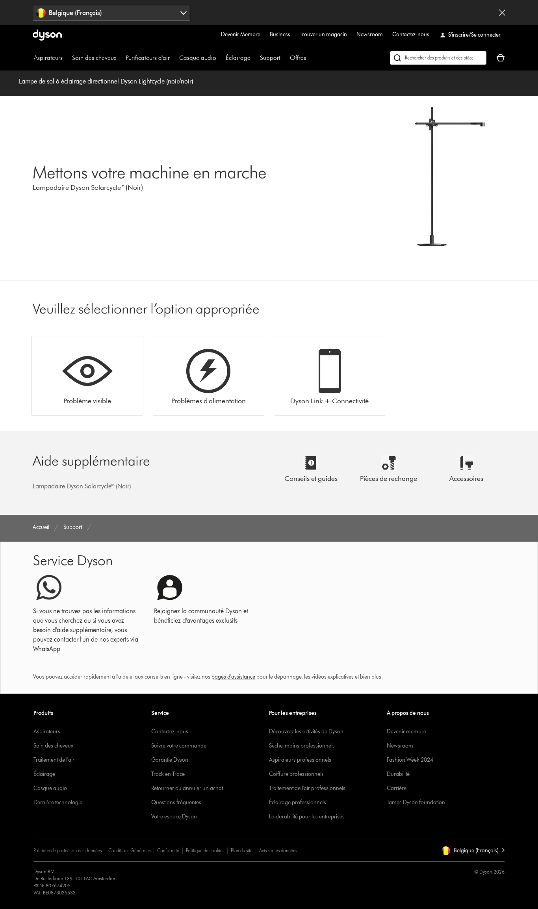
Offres (298, 57)
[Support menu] (284, 58)
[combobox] (111, 12)
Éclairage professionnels (297, 802)
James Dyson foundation (416, 802)
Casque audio (197, 57)
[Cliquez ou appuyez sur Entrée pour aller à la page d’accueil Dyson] (47, 35)
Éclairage (238, 57)
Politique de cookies (205, 850)
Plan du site (241, 850)
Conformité (168, 850)
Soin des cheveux (94, 57)
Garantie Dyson (169, 760)
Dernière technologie (57, 802)
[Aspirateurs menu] (66, 58)
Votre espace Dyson (174, 816)
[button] (473, 850)
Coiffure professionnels (296, 774)
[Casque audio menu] (220, 58)
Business (280, 34)
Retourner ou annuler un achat (187, 788)
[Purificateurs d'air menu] (174, 58)
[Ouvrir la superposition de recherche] (438, 58)
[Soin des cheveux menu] (120, 58)
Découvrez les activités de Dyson (306, 731)
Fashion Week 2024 (410, 760)
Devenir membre (406, 731)
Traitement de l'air (53, 760)
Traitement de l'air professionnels (307, 788)
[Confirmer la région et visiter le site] (502, 12)
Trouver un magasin (323, 34)
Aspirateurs (48, 57)
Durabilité (398, 774)
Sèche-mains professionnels (302, 745)
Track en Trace (168, 774)
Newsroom (369, 34)
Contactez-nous (410, 34)
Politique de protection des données (67, 850)
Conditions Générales (129, 850)
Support (270, 57)
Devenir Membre (240, 34)
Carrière (396, 788)
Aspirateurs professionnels (300, 760)
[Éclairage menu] (254, 58)
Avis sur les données (278, 850)
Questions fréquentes (176, 802)
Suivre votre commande (178, 745)
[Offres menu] (310, 58)
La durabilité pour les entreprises (307, 816)
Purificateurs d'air (148, 57)
